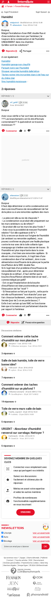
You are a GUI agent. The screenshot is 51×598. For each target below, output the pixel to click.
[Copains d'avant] (13, 589)
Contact (10, 560)
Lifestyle (7, 533)
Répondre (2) (11, 51)
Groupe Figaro (23, 565)
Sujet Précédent (11, 12)
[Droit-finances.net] (38, 583)
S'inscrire (25, 512)
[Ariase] (13, 594)
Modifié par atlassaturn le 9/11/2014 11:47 (26, 198)
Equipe (22, 558)
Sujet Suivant (41, 12)
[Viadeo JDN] (38, 589)
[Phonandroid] (38, 594)
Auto (5, 537)
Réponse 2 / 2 (7, 189)
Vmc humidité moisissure (13, 81)
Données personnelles (12, 563)
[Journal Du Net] (13, 583)
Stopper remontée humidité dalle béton (20, 71)
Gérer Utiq (44, 563)
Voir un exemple (41, 533)
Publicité (44, 558)
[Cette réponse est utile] (21, 131)
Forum (9, 6)
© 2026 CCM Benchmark (39, 565)
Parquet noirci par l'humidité (15, 68)
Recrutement (39, 560)
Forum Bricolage (22, 6)
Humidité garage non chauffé (15, 64)
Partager (27, 51)
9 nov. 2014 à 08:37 (17, 105)
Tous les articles (21, 560)
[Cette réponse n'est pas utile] (29, 131)
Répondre (14, 322)
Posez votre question (34, 322)
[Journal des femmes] (13, 577)
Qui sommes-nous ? (11, 558)
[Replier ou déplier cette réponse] (48, 96)
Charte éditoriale (33, 558)
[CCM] (38, 577)
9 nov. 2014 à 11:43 (30, 25)
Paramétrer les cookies (30, 563)
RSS (30, 560)
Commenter (11, 131)
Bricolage (7, 541)
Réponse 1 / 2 (7, 96)
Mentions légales (10, 565)
